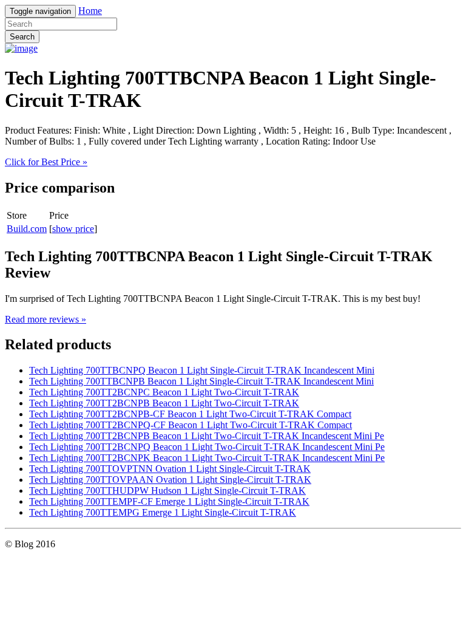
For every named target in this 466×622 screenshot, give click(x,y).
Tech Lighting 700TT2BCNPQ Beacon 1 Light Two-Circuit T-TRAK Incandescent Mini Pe (207, 447)
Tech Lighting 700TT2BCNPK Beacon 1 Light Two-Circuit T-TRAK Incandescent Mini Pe (207, 458)
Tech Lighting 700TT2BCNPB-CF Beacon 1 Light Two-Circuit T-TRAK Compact (190, 414)
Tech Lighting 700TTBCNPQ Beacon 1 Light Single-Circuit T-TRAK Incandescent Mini (201, 370)
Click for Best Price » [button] (46, 162)
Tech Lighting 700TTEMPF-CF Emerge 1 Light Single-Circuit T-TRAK (169, 501)
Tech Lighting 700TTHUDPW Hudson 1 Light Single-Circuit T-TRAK (167, 490)
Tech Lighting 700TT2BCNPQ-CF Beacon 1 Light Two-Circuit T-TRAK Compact (190, 425)
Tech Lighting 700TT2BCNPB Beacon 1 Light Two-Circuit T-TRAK (164, 403)
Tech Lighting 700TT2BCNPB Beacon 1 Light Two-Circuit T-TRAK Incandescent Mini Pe (206, 436)
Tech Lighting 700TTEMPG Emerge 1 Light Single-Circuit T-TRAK (162, 512)
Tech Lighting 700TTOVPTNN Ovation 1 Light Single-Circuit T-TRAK (170, 468)
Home (90, 10)
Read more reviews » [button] (45, 319)
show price (73, 229)
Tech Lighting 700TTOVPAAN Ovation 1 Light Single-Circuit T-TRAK (170, 479)
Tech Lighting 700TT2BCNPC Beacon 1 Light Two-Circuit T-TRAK (164, 392)
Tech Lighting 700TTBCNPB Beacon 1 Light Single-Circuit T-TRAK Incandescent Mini (201, 381)
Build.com (27, 229)
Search (22, 36)
